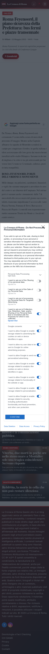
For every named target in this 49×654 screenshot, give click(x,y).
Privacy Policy (39, 426)
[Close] (43, 227)
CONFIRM (15, 417)
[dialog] (24, 327)
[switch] (39, 281)
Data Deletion (9, 426)
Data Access (24, 426)
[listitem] (24, 275)
